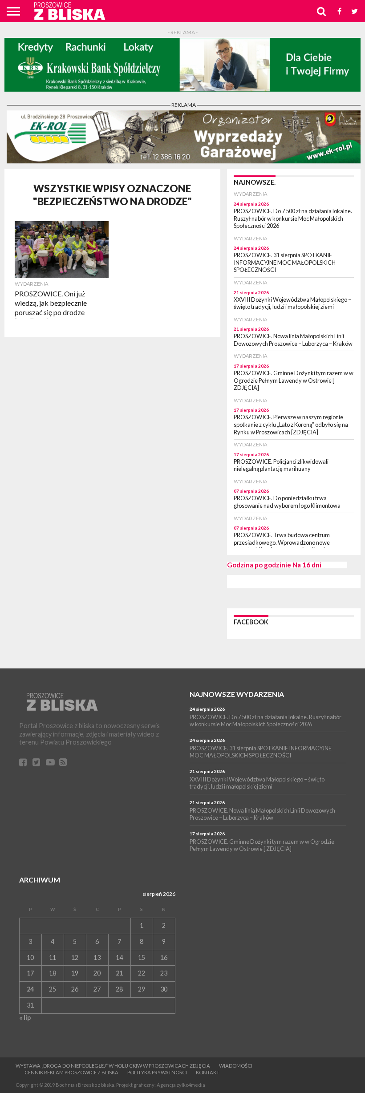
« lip (25, 1017)
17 (30, 973)
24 (30, 989)
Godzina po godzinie (259, 565)
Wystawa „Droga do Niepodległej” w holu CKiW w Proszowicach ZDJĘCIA (113, 1066)
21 (119, 973)
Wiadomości (235, 1066)
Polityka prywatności (157, 1072)
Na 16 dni (306, 565)
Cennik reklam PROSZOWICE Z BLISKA (71, 1072)
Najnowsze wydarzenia (237, 694)
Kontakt (207, 1072)
